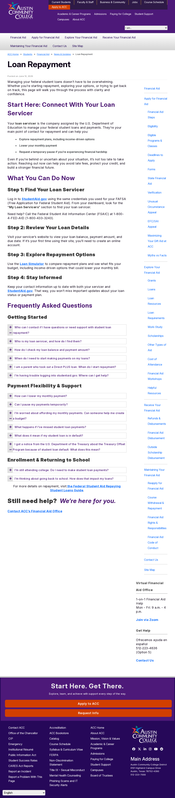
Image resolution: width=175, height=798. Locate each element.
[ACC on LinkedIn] (145, 749)
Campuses (63, 19)
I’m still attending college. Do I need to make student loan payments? (62, 470)
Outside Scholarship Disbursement (156, 452)
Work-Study (155, 327)
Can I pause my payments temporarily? (41, 404)
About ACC (79, 19)
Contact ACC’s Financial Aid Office (35, 511)
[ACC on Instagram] (150, 749)
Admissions (100, 13)
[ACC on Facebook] (133, 749)
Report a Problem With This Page (25, 779)
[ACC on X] (139, 749)
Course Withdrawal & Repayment (156, 503)
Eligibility (153, 126)
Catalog (54, 738)
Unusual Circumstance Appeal (156, 207)
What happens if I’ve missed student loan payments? (50, 427)
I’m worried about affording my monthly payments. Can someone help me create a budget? (68, 415)
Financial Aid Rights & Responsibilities (157, 522)
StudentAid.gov (34, 199)
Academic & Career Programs (74, 13)
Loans (151, 289)
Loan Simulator (32, 264)
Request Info (88, 713)
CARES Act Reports (20, 766)
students (27, 54)
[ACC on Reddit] (161, 749)
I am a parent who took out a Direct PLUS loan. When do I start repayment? (65, 367)
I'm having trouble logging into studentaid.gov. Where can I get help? (62, 375)
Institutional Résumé (20, 749)
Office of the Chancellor (23, 733)
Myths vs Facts (157, 255)
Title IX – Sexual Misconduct (67, 770)
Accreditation (57, 727)
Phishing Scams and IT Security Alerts (63, 783)
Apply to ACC (59, 6)
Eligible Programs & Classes (155, 140)
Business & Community (112, 2)
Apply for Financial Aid (45, 37)
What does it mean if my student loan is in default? (49, 435)
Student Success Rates (22, 760)
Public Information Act (22, 755)
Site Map (77, 46)
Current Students (61, 2)
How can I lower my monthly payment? (41, 396)
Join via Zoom (147, 620)
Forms (151, 169)
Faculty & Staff (85, 2)
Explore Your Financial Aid (81, 37)
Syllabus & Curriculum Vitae (66, 749)
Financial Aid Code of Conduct (155, 542)
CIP (10, 738)
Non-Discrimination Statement (61, 762)
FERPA (53, 755)
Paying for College (120, 13)
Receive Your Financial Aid (119, 37)
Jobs (135, 2)
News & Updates (62, 54)
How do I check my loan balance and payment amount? (52, 350)
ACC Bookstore (59, 733)
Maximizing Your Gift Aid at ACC (157, 241)
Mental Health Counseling (65, 775)
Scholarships (156, 336)
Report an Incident (19, 771)
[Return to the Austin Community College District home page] (26, 11)
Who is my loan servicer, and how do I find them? (48, 341)
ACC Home (13, 54)
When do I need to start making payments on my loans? (52, 358)
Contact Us (60, 46)
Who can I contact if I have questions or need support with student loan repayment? (62, 330)
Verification (154, 192)
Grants (152, 280)
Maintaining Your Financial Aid (28, 46)
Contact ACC (16, 727)
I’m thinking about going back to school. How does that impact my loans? (64, 478)
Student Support (144, 13)
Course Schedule (154, 2)
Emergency (15, 744)
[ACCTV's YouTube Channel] (155, 749)
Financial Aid (18, 37)
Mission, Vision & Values (105, 738)
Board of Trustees (101, 775)
